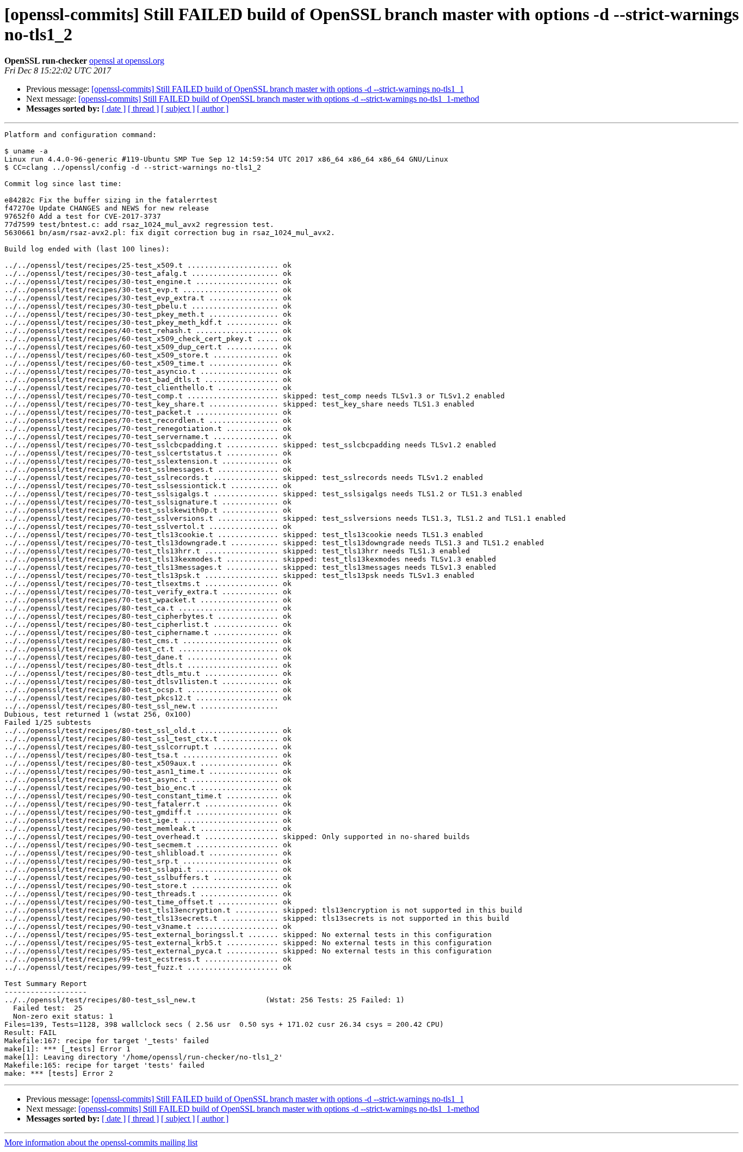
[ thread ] (143, 108)
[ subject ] (178, 108)
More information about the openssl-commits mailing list (100, 1142)
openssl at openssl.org (126, 60)
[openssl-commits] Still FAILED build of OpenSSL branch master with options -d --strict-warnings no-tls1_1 (277, 89)
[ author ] (212, 108)
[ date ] (114, 108)
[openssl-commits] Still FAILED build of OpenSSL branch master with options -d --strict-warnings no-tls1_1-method (278, 98)
